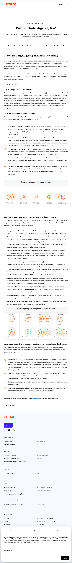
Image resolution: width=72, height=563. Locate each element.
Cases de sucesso (8, 441)
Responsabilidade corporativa (45, 518)
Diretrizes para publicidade (44, 487)
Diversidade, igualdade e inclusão (46, 521)
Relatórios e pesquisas (10, 473)
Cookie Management (42, 455)
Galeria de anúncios (9, 444)
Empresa (6, 521)
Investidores (7, 524)
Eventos (6, 477)
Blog (38, 473)
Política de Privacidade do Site (12, 458)
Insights (34, 398)
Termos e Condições (9, 487)
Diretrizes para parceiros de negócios (14, 494)
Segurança (39, 458)
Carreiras (6, 518)
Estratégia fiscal (41, 504)
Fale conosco (40, 524)
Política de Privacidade (10, 455)
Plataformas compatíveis (43, 490)
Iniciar (60, 4)
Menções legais (8, 490)
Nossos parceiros (41, 441)
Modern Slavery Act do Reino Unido (14, 504)
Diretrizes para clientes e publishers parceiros (16, 461)
